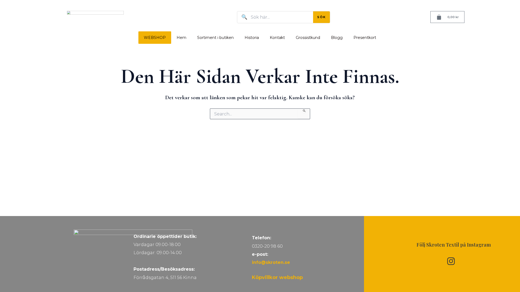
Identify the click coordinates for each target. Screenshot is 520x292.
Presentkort (364, 37)
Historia (252, 37)
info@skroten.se (271, 262)
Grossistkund (308, 37)
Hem (181, 37)
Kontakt (277, 37)
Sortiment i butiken (215, 37)
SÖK (321, 17)
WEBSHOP (155, 37)
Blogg (337, 37)
